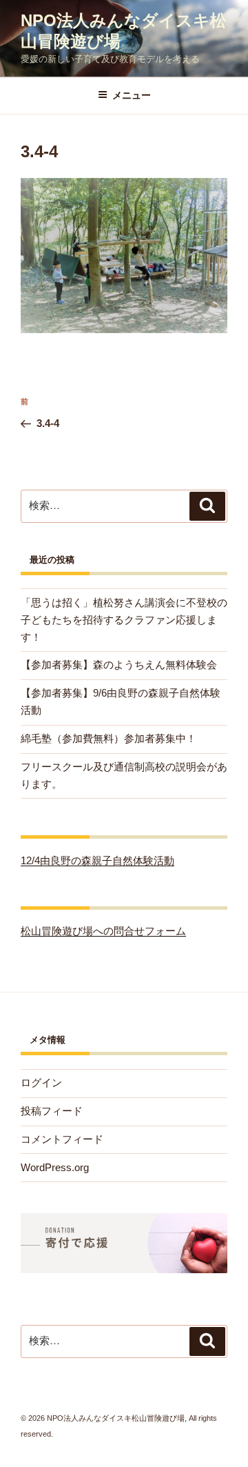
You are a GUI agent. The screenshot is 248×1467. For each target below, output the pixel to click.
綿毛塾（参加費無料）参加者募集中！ (108, 738)
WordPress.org (55, 1167)
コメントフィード (62, 1139)
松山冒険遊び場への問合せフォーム (103, 931)
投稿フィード (52, 1111)
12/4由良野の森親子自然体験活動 (97, 860)
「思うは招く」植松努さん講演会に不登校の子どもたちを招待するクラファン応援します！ (124, 620)
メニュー (131, 95)
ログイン (41, 1082)
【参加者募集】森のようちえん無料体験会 (119, 664)
